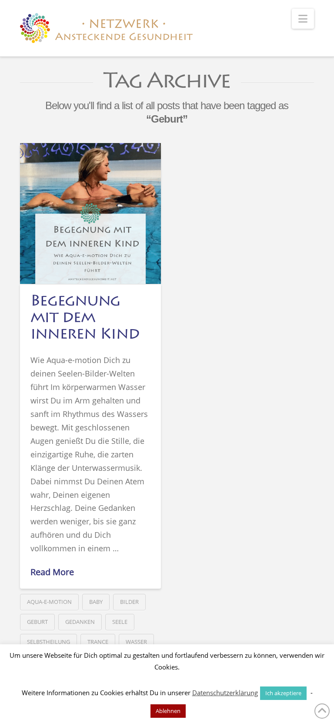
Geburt (37, 622)
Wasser (136, 642)
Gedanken (80, 622)
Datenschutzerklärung (225, 692)
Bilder (129, 602)
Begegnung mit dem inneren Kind (84, 318)
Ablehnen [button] (168, 711)
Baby (96, 602)
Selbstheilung (48, 642)
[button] (303, 19)
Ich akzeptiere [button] (283, 693)
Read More (52, 572)
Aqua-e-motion (49, 602)
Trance (97, 642)
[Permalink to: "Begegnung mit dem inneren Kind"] (90, 213)
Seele (119, 622)
